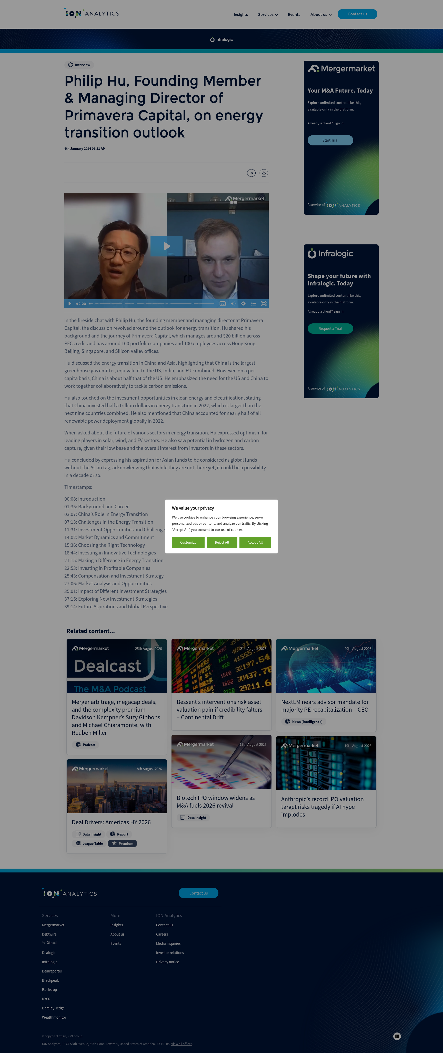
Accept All (255, 542)
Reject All (222, 542)
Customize (188, 542)
